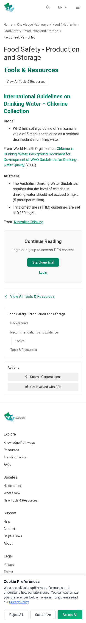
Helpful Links (13, 536)
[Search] (48, 7)
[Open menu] (77, 7)
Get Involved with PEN (45, 387)
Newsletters (12, 486)
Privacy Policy (19, 602)
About (8, 543)
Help (7, 521)
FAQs (7, 464)
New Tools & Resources (20, 500)
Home (8, 24)
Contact (9, 529)
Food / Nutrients (64, 24)
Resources (11, 450)
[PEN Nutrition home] (9, 7)
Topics (20, 341)
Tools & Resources (23, 350)
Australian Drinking (28, 222)
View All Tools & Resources (26, 81)
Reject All (16, 615)
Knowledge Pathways (32, 24)
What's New (12, 493)
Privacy (9, 564)
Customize (43, 615)
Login (43, 272)
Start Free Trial (43, 262)
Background (19, 323)
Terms (8, 572)
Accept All (70, 615)
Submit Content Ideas (45, 377)
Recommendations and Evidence (34, 332)
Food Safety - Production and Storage (31, 31)
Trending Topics (15, 457)
